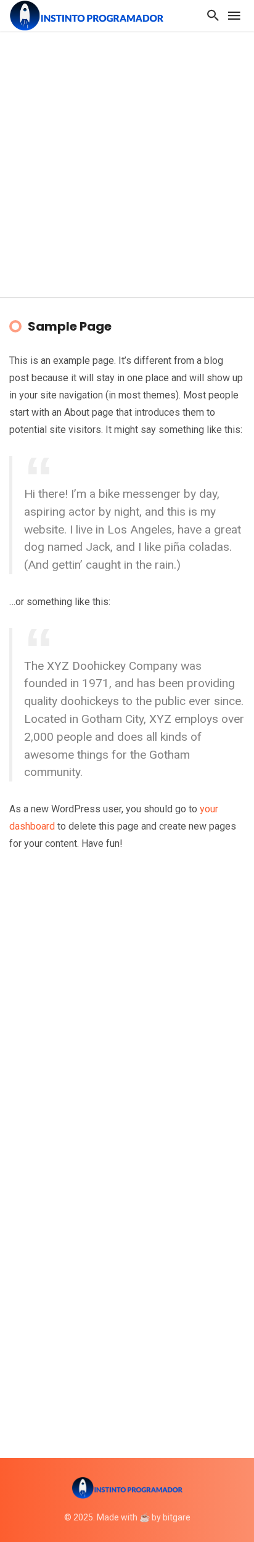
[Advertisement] (127, 164)
